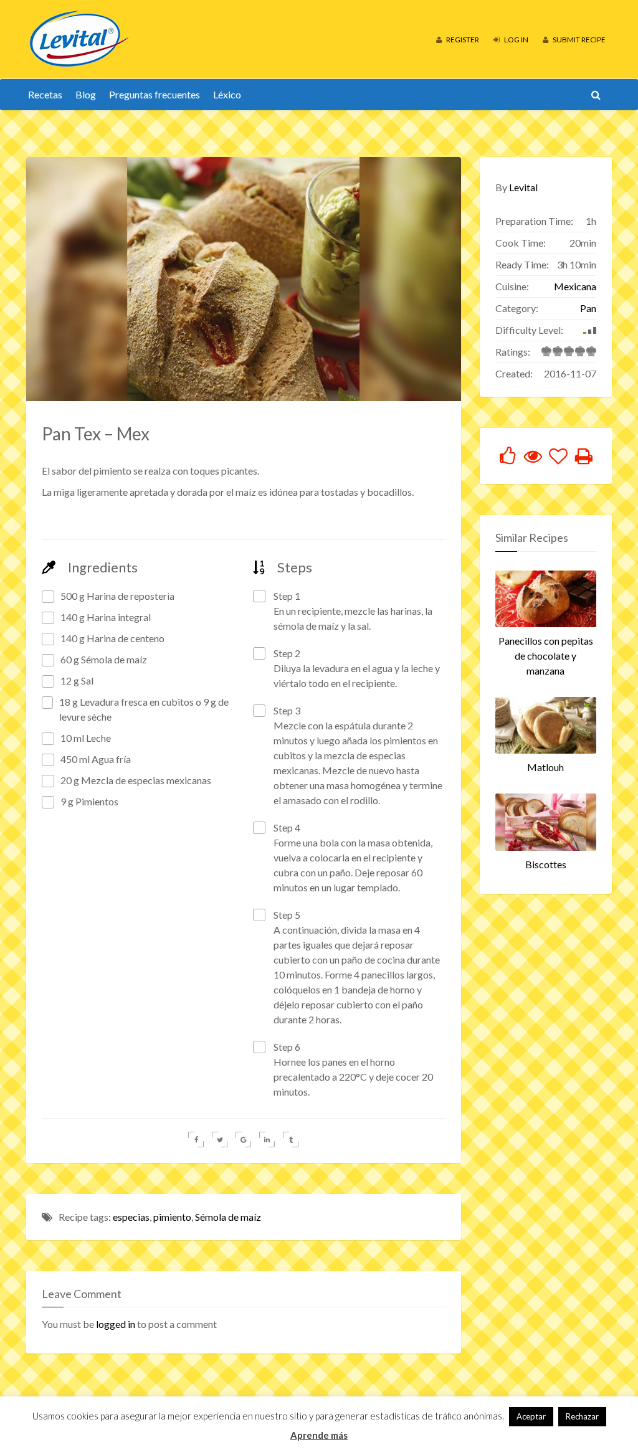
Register (462, 39)
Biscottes (545, 864)
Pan (588, 308)
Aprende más (319, 1435)
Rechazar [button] (582, 1416)
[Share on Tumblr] (290, 1139)
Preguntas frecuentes (154, 94)
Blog (85, 94)
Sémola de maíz (228, 1217)
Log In (515, 39)
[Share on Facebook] (196, 1139)
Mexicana (575, 286)
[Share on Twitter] (219, 1139)
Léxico (227, 94)
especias (131, 1217)
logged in (115, 1324)
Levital (523, 187)
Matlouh (545, 767)
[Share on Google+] (243, 1139)
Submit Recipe (578, 39)
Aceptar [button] (531, 1416)
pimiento (172, 1217)
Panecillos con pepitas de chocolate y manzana (545, 655)
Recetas (45, 94)
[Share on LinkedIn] (267, 1139)
